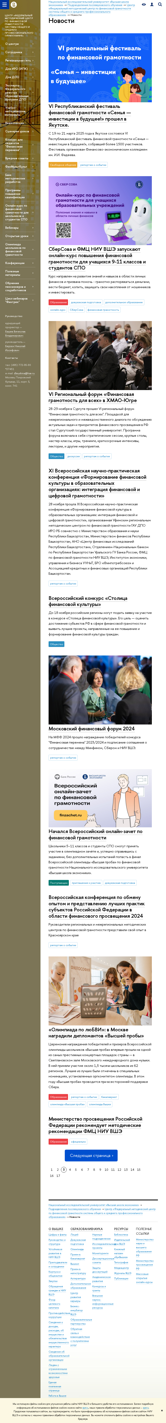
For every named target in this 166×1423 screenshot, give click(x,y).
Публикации (121, 1278)
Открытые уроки (16, 236)
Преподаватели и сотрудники (58, 1264)
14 (132, 1170)
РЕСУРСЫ (121, 1229)
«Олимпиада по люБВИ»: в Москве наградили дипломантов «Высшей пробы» (96, 1032)
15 (138, 1170)
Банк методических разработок (15, 178)
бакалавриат (109, 1097)
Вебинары (11, 228)
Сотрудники (13, 52)
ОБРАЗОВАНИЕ (81, 1229)
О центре (12, 44)
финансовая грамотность (103, 310)
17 (58, 1176)
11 (113, 1170)
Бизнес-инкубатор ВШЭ (76, 1310)
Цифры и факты (58, 1234)
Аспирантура (77, 1278)
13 (126, 1170)
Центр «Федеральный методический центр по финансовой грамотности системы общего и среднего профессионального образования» (102, 1213)
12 (119, 1170)
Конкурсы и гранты (99, 1288)
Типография (121, 1262)
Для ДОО (12, 77)
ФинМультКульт (16, 166)
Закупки (53, 1281)
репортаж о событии (93, 165)
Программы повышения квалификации (15, 193)
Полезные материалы (12, 273)
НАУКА (97, 1229)
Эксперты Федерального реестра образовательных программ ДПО (17, 92)
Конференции (14, 263)
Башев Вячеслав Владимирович (15, 333)
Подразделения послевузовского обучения (75, 1209)
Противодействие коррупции (59, 1315)
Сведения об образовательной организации (59, 1356)
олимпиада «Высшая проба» (67, 1104)
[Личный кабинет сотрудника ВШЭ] (152, 4)
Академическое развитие (101, 1279)
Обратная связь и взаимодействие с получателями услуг (80, 1337)
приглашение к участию (86, 883)
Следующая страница (90, 1155)
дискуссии (73, 456)
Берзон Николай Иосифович (15, 348)
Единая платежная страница (55, 1386)
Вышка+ (74, 1264)
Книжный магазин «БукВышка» (121, 1253)
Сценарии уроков (17, 131)
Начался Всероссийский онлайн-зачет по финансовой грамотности (96, 834)
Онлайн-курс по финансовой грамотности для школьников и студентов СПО (16, 212)
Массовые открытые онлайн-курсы (144, 1278)
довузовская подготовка (86, 302)
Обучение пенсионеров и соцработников (15, 286)
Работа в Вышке (57, 1395)
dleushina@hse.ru (24, 373)
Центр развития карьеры (75, 1297)
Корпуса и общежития (55, 1273)
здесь (85, 1407)
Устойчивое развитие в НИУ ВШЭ (55, 1253)
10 (106, 1170)
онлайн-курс (57, 310)
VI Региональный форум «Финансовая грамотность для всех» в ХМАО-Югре (93, 397)
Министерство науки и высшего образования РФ (145, 1247)
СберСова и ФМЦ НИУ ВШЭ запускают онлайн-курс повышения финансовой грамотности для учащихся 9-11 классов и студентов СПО (97, 258)
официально (78, 1141)
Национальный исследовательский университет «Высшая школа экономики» (94, 1205)
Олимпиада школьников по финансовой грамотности (15, 249)
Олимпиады (77, 1249)
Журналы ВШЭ (122, 1273)
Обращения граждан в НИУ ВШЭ (57, 1290)
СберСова (76, 310)
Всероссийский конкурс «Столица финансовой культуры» (88, 601)
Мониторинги (100, 1253)
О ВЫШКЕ (56, 1229)
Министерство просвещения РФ (145, 1265)
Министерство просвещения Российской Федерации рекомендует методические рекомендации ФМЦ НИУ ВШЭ (95, 1125)
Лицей (74, 1234)
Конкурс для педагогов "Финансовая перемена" (13, 145)
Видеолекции (14, 123)
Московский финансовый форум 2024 (92, 728)
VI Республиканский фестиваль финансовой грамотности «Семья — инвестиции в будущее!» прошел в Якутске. (90, 115)
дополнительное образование (124, 302)
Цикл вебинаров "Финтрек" (16, 300)
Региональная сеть (18, 60)
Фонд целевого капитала (54, 1304)
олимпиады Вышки (100, 1104)
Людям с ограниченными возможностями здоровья (58, 1371)
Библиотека (121, 1234)
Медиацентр (121, 1268)
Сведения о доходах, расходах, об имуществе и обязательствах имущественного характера (59, 1334)
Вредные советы (16, 158)
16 (52, 1176)
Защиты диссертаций (99, 1270)
